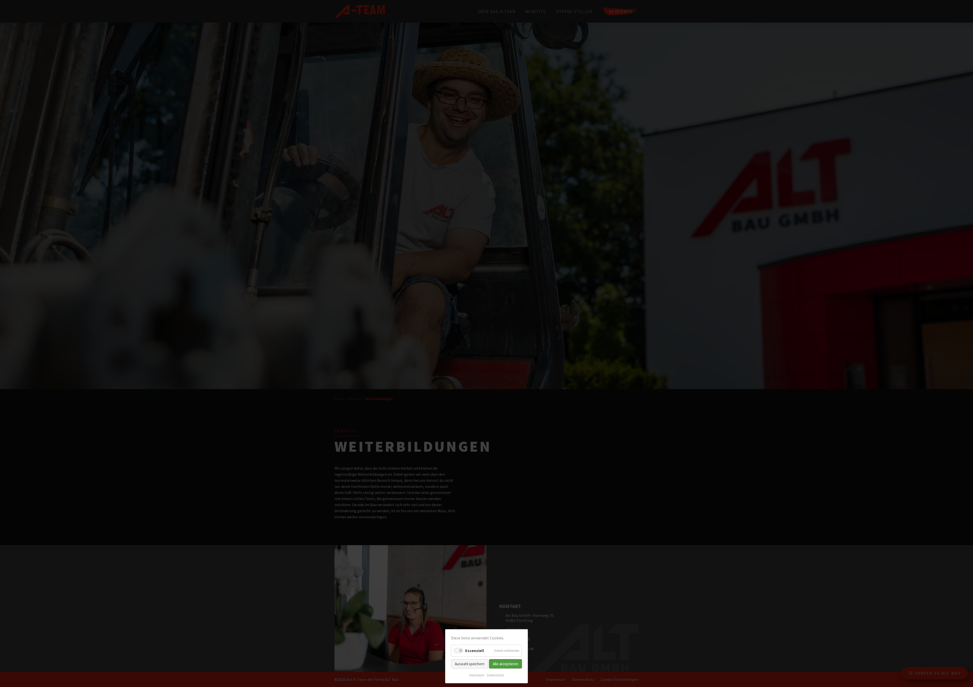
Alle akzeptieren (505, 663)
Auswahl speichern (469, 663)
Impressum (476, 675)
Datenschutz (495, 675)
